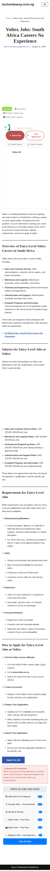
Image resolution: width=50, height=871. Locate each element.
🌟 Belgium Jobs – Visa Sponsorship (21, 835)
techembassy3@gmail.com (18, 47)
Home (8, 18)
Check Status (16, 144)
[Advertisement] (25, 81)
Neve (13, 867)
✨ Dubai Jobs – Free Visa (17, 820)
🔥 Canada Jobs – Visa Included (20, 804)
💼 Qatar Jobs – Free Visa (17, 827)
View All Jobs (25, 841)
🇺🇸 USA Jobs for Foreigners (18, 796)
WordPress (34, 867)
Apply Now (16, 135)
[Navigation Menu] (45, 4)
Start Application (36, 135)
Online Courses (36, 144)
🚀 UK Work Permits (14, 812)
